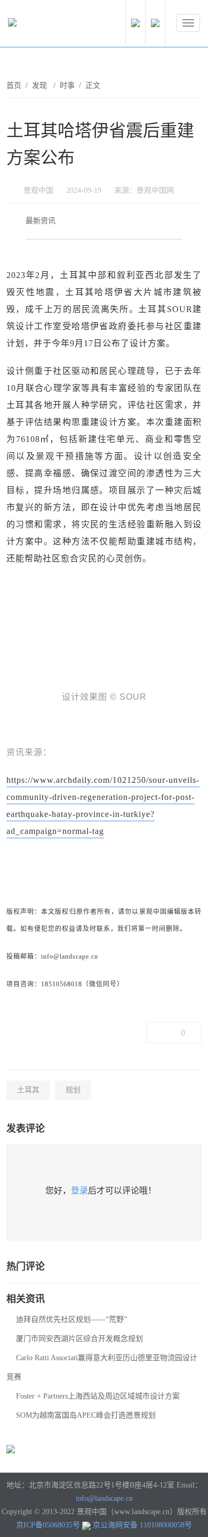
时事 (67, 85)
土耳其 (28, 1090)
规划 (73, 1090)
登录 (79, 1190)
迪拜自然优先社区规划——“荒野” (71, 1319)
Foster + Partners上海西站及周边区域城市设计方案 (98, 1396)
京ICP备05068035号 (48, 1525)
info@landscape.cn (104, 1498)
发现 (40, 85)
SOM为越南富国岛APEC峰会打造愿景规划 (86, 1415)
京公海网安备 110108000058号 (142, 1525)
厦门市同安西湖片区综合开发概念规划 (79, 1339)
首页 (13, 85)
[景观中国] (45, 25)
